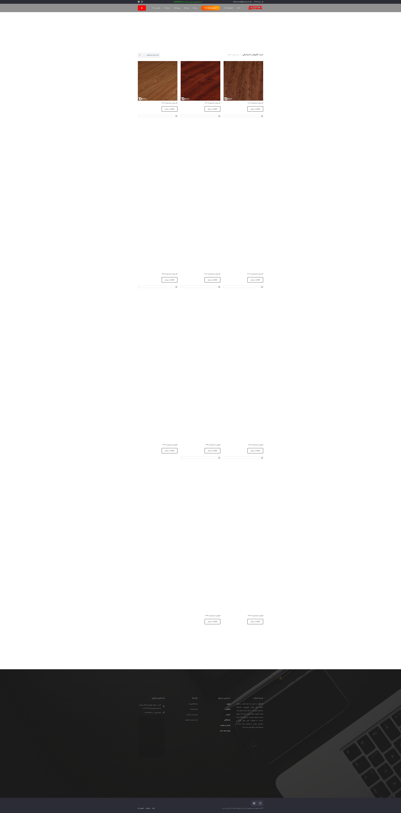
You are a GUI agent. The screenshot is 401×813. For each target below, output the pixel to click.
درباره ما (148, 808)
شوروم (228, 704)
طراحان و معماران (225, 725)
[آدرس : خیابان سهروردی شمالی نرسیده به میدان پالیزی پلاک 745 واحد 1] (163, 706)
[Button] (142, 8)
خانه (153, 808)
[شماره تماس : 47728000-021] (163, 712)
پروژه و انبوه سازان (225, 731)
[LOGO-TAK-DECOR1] (255, 8)
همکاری (228, 709)
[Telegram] (139, 2)
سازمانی (228, 715)
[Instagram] (142, 2)
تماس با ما (141, 808)
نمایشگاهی (227, 720)
